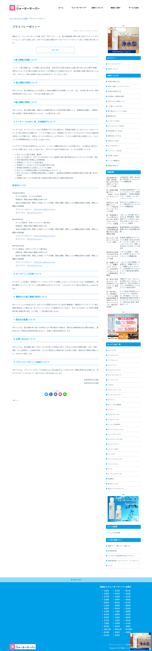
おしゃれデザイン (114, 146)
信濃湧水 (111, 479)
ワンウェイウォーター (115, 474)
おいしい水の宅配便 (114, 404)
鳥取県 (117, 632)
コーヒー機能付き (114, 160)
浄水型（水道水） (114, 155)
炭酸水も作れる (113, 165)
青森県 (106, 593)
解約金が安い (112, 116)
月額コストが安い (114, 141)
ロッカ (110, 469)
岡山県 (128, 590)
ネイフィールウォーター (116, 429)
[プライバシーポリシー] (55, 394)
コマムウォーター (114, 419)
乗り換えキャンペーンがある (117, 111)
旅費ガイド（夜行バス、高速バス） (119, 546)
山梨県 (117, 596)
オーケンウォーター (114, 395)
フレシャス (111, 454)
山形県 (106, 605)
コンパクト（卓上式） (115, 151)
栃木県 (106, 614)
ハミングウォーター (114, 434)
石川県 (117, 590)
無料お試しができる (114, 136)
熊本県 (128, 620)
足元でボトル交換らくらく (116, 101)
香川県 (128, 602)
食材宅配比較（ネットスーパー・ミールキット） (124, 560)
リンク (110, 565)
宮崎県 (128, 626)
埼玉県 (106, 620)
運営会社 (138, 644)
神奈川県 (107, 629)
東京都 (106, 626)
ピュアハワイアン (114, 444)
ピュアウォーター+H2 (115, 439)
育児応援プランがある (115, 131)
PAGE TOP (76, 580)
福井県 (117, 593)
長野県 (117, 599)
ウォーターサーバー (114, 64)
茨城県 (106, 611)
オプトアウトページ (34, 213)
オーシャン (111, 399)
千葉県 (106, 623)
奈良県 (117, 626)
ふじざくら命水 (113, 449)
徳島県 (128, 599)
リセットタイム (113, 464)
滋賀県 (117, 614)
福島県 (106, 608)
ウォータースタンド (114, 375)
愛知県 (117, 608)
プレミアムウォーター (115, 459)
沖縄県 (128, 632)
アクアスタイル (113, 355)
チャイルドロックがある (116, 126)
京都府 (117, 617)
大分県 (128, 623)
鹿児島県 (129, 629)
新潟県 (106, 632)
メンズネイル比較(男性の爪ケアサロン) (121, 556)
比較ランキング (113, 69)
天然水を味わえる (114, 81)
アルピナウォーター (114, 370)
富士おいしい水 (113, 484)
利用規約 (129, 644)
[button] (138, 532)
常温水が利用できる (114, 91)
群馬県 (106, 617)
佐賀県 (128, 614)
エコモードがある (114, 121)
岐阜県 (117, 602)
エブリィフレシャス (114, 390)
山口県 (128, 596)
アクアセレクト (113, 360)
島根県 (117, 635)
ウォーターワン (113, 380)
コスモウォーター (114, 414)
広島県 (128, 593)
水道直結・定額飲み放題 (116, 96)
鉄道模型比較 (112, 551)
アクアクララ (112, 350)
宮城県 (106, 599)
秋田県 (106, 602)
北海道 (106, 590)
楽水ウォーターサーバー (116, 488)
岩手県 (106, 596)
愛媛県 (128, 605)
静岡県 (117, 605)
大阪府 (117, 620)
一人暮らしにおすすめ (115, 106)
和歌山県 (118, 629)
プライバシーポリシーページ (44, 209)
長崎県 (128, 617)
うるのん (111, 385)
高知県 (128, 608)
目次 (53, 50)
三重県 (117, 611)
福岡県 (128, 611)
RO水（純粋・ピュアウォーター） (119, 86)
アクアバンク (112, 365)
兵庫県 (117, 623)
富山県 (106, 635)
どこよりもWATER (114, 424)
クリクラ (111, 409)
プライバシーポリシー (115, 644)
